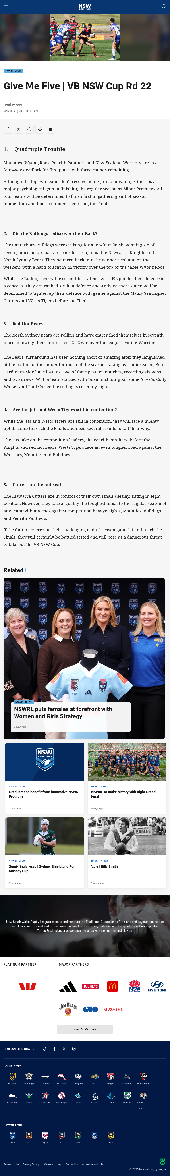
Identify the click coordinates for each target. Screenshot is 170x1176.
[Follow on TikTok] (44, 1049)
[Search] (164, 7)
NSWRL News (13, 71)
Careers (48, 1164)
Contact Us (72, 1164)
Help (59, 1164)
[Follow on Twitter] (64, 1049)
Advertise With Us (92, 1164)
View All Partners (85, 1029)
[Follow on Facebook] (54, 1049)
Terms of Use (11, 1164)
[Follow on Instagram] (74, 1049)
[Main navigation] (6, 6)
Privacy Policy (31, 1164)
